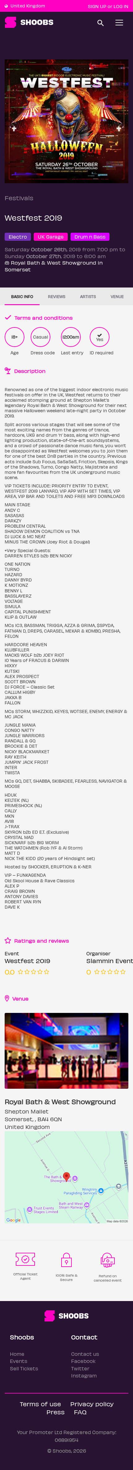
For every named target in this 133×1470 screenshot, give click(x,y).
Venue (117, 296)
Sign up (97, 6)
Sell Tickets (24, 1368)
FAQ (80, 1412)
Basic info (22, 296)
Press (55, 1412)
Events (18, 1361)
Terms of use (40, 1403)
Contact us (85, 1354)
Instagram (84, 1375)
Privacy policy (92, 1403)
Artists (88, 296)
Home (17, 1354)
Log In (121, 6)
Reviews (56, 296)
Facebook (83, 1361)
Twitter (80, 1368)
